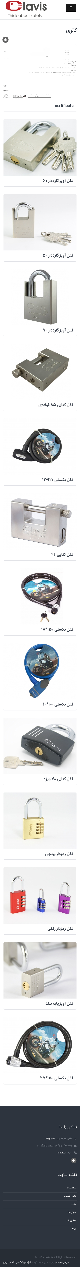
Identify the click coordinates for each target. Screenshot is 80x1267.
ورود (74, 1229)
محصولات (71, 1188)
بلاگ (73, 1204)
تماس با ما (71, 1221)
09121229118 (52, 1139)
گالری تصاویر (70, 1196)
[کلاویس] (26, 10)
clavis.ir (61, 1153)
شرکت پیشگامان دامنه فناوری (17, 1262)
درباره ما (72, 1212)
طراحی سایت (62, 1262)
